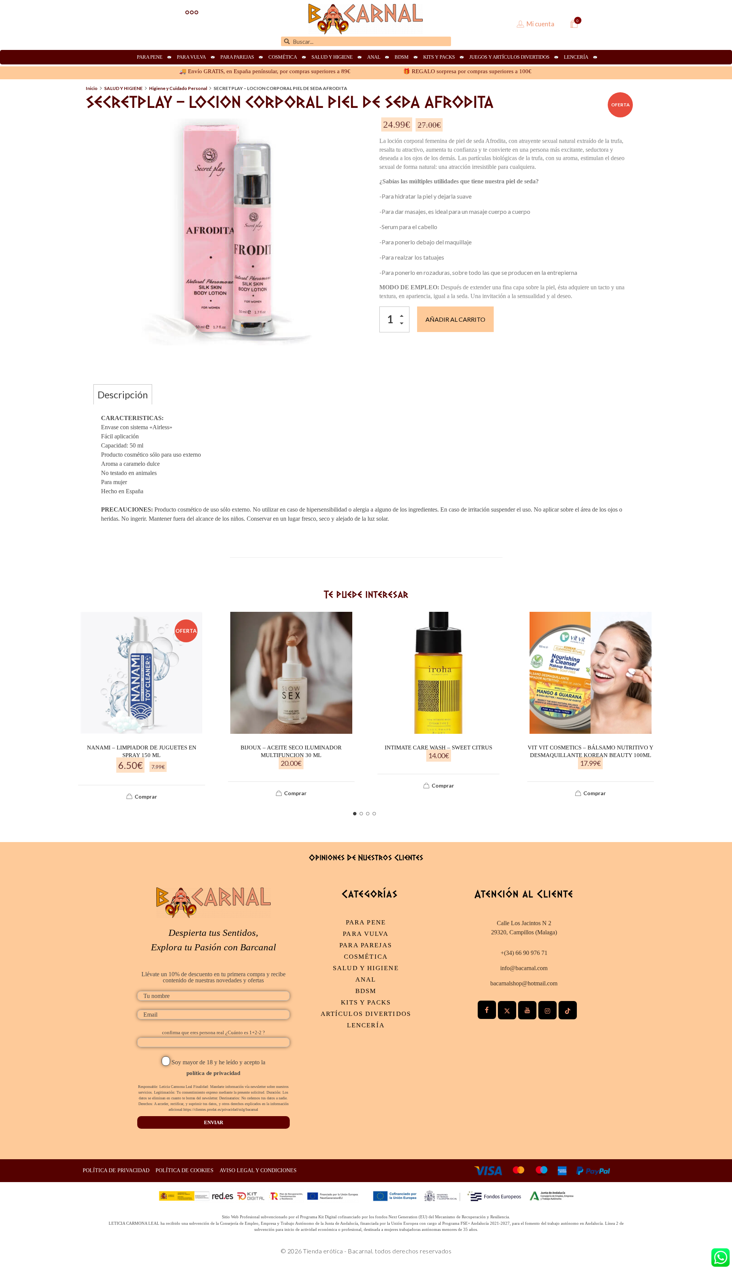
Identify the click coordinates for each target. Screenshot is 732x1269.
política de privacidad (213, 1073)
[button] (404, 317)
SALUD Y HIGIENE (123, 88)
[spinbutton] (394, 319)
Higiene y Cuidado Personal (178, 88)
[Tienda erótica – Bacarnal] (365, 19)
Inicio (92, 88)
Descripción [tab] (123, 394)
